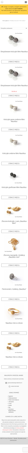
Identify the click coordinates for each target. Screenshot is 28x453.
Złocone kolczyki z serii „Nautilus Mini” (14, 222)
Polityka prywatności (12, 398)
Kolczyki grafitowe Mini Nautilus (14, 187)
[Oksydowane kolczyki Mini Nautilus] (14, 49)
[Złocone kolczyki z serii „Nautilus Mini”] (14, 218)
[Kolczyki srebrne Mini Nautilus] (14, 150)
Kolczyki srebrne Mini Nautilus (14, 153)
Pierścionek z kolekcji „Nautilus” (14, 289)
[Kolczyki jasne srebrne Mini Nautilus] (14, 116)
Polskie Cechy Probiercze (13, 399)
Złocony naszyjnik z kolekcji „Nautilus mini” (14, 256)
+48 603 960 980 (15, 386)
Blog (9, 407)
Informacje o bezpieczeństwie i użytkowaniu (12, 411)
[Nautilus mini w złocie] (14, 320)
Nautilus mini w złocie (14, 323)
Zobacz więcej (14, 62)
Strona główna (5, 20)
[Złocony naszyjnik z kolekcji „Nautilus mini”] (14, 252)
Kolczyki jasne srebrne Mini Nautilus (14, 120)
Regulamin (10, 396)
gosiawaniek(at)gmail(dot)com (14, 382)
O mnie (9, 403)
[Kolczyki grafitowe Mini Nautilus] (14, 184)
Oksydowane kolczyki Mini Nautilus (14, 51)
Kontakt (10, 405)
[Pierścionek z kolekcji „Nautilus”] (14, 286)
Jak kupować (11, 401)
